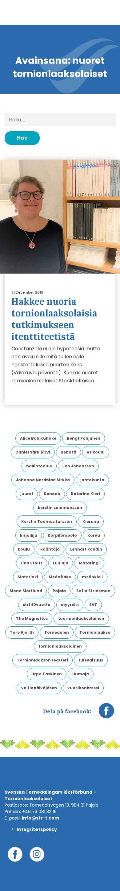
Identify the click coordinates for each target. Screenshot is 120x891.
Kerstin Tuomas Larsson (46, 521)
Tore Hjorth (22, 632)
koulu (24, 549)
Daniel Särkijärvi (32, 452)
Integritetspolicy (37, 829)
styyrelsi (70, 604)
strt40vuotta (36, 604)
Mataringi (89, 563)
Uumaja (80, 674)
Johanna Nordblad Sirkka (43, 479)
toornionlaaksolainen (81, 618)
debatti (68, 452)
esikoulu (96, 452)
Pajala (59, 590)
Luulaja (60, 563)
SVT (93, 604)
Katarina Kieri (85, 493)
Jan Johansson (78, 466)
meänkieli (92, 577)
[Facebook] (106, 714)
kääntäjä (50, 549)
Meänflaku (60, 577)
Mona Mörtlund (26, 590)
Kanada (52, 493)
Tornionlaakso (94, 632)
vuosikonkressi (83, 687)
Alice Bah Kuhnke (38, 438)
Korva (93, 535)
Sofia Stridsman (93, 590)
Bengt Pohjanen (83, 438)
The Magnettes (32, 618)
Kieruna (90, 521)
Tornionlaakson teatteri (42, 660)
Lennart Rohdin (86, 549)
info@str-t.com (40, 818)
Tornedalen (56, 632)
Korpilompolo (62, 535)
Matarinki (28, 577)
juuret (26, 493)
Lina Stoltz (31, 563)
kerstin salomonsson (60, 507)
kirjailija (28, 535)
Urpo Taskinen (46, 674)
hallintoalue (39, 466)
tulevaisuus (90, 660)
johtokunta (92, 479)
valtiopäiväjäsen (39, 687)
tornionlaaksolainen (60, 646)
